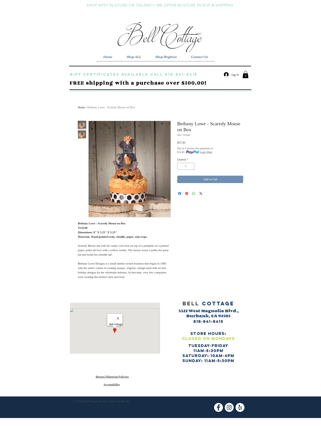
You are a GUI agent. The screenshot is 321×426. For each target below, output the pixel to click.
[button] (245, 74)
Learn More (206, 152)
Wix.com (125, 401)
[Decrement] (180, 166)
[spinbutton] (185, 166)
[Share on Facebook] (179, 193)
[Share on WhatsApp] (194, 193)
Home (81, 107)
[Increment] (191, 166)
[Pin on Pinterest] (186, 193)
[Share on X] (201, 193)
